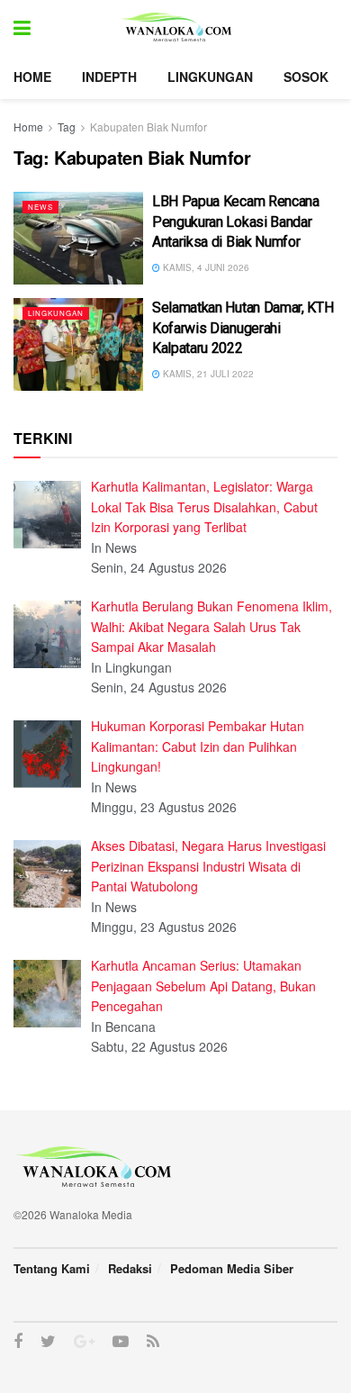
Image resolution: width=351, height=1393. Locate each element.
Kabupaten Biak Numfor (148, 126)
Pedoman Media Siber (231, 1268)
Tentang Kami (52, 1268)
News (40, 207)
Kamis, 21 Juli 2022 (207, 373)
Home (32, 77)
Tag (67, 126)
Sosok (306, 77)
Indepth (109, 77)
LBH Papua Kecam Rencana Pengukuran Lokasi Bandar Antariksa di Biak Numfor (236, 221)
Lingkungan (210, 77)
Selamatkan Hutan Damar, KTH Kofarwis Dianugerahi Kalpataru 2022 (242, 328)
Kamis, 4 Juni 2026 (204, 267)
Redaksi (130, 1268)
